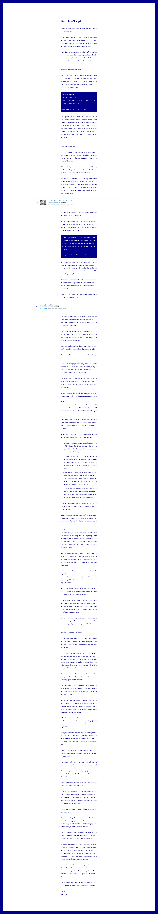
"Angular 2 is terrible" (73, 297)
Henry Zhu (91, 724)
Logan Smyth (65, 727)
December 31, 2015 (86, 109)
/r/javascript (89, 346)
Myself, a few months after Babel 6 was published (73, 255)
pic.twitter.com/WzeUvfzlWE (70, 103)
